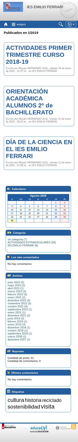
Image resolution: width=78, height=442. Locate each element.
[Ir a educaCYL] (39, 431)
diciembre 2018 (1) (19, 327)
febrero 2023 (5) (17, 294)
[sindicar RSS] (73, 426)
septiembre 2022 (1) (20, 309)
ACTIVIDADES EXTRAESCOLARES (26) (32, 242)
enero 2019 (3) (17, 324)
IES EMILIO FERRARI (45, 7)
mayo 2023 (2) (16, 285)
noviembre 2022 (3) (19, 303)
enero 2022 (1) (17, 312)
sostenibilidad (24, 407)
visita (48, 406)
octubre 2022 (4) (18, 306)
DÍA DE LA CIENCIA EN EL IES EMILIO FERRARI (39, 149)
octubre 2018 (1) (18, 330)
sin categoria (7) (17, 239)
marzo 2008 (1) (17, 336)
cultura (16, 400)
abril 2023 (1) (16, 288)
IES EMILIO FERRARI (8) (23, 245)
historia (33, 400)
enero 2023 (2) (17, 297)
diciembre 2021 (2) (19, 315)
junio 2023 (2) (16, 282)
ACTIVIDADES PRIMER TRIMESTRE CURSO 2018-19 (39, 54)
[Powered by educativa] (9, 426)
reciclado (52, 400)
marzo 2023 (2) (17, 291)
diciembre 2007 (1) (19, 339)
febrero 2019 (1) (17, 321)
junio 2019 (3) (16, 318)
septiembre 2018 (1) (20, 333)
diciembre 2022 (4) (19, 300)
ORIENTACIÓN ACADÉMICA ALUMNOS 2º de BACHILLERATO (29, 102)
